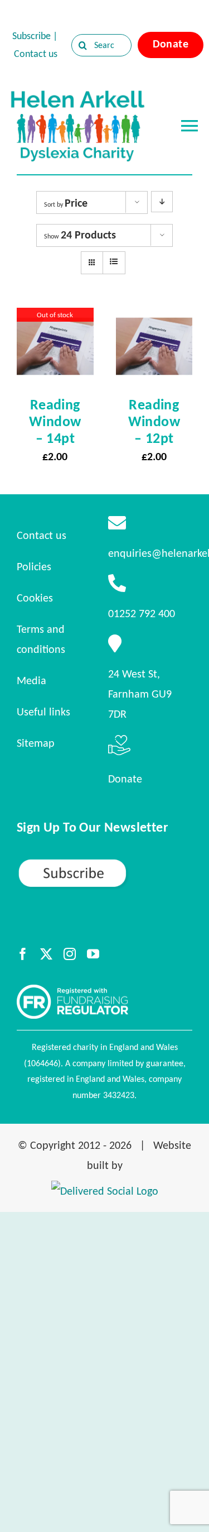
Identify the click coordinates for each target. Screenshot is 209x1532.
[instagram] (70, 954)
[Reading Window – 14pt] (55, 317)
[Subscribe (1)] (104, 863)
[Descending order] (162, 201)
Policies (34, 566)
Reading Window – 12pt (154, 421)
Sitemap (36, 743)
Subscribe (31, 36)
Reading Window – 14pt (55, 421)
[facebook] (23, 954)
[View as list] (114, 262)
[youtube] (93, 954)
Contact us (35, 53)
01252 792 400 (141, 613)
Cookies (35, 597)
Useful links (43, 711)
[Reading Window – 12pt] (154, 317)
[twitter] (46, 954)
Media (31, 680)
